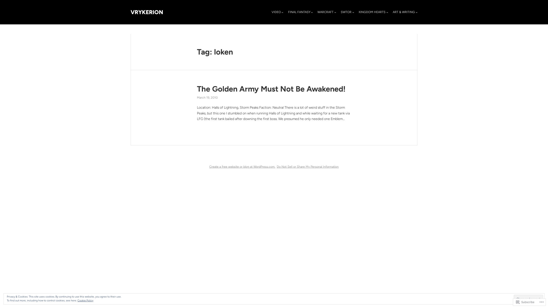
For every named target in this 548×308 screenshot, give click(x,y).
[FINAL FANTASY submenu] (312, 12)
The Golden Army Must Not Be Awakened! (271, 88)
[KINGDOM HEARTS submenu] (387, 12)
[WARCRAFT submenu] (335, 12)
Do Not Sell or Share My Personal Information (308, 167)
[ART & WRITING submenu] (416, 12)
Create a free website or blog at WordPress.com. (242, 167)
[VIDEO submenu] (282, 12)
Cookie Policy (85, 300)
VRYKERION (147, 12)
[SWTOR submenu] (353, 12)
